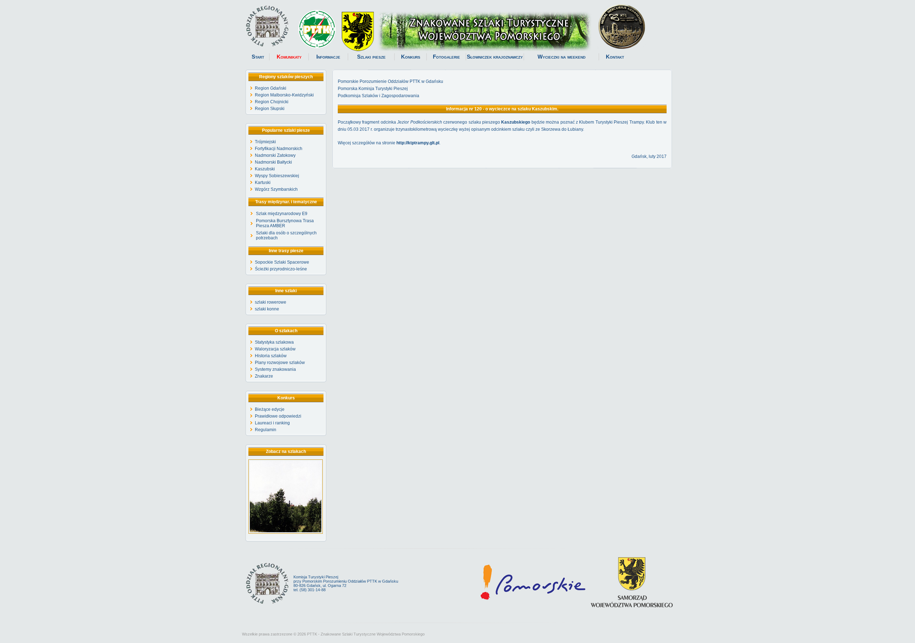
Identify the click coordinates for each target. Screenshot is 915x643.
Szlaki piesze (371, 57)
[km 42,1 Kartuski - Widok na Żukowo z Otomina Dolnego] (285, 532)
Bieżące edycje (270, 409)
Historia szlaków (271, 355)
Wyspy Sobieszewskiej (277, 175)
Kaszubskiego (515, 122)
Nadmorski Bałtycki (273, 162)
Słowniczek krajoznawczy (495, 57)
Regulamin (265, 429)
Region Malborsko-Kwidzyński (284, 95)
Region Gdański (270, 88)
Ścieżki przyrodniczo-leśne (281, 268)
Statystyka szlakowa (274, 342)
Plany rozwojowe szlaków (280, 362)
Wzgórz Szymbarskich (276, 189)
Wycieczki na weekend (561, 57)
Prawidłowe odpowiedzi (278, 416)
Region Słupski (270, 108)
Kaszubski (265, 168)
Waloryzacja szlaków (275, 349)
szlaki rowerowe (270, 302)
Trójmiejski (265, 141)
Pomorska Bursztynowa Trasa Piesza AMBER (285, 223)
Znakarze (264, 376)
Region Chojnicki (271, 101)
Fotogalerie (446, 57)
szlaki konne (267, 308)
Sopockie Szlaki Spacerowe (282, 262)
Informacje (328, 57)
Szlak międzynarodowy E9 (281, 213)
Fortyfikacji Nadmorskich (278, 148)
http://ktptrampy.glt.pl (417, 142)
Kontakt (615, 57)
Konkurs (410, 57)
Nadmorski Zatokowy (275, 155)
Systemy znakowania (275, 369)
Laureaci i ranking (272, 422)
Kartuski (263, 182)
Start (258, 57)
